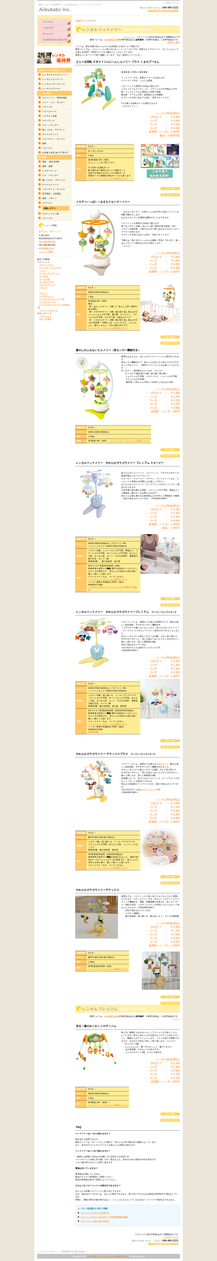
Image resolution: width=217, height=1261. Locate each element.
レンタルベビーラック (52, 79)
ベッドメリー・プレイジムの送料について (107, 178)
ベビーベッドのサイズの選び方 (94, 1213)
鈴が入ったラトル (148, 789)
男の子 (65, 152)
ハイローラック (49, 171)
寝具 (44, 161)
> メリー (176, 1019)
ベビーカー (47, 148)
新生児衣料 (54, 161)
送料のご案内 (174, 42)
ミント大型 (44, 279)
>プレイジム (129, 37)
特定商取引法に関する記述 (73, 1252)
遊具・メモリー (49, 198)
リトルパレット (46, 296)
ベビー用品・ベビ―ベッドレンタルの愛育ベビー (108, 1256)
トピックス (47, 218)
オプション (60, 180)
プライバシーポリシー (48, 1252)
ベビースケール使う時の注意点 (94, 1221)
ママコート (60, 130)
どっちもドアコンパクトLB (51, 299)
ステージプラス (46, 265)
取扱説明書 (93, 732)
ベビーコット (45, 316)
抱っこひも (47, 130)
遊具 (44, 143)
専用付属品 (62, 98)
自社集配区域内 (111, 39)
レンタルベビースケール (53, 84)
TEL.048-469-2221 (47, 241)
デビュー (43, 293)
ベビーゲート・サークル (53, 139)
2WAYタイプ (162, 764)
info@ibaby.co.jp (46, 248)
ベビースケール (49, 111)
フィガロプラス (46, 282)
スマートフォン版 (50, 213)
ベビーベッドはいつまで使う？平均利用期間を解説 (104, 1217)
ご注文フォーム (171, 3)
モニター (61, 102)
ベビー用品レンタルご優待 (54, 58)
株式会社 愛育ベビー (77, 9)
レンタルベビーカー (51, 88)
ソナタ (43, 270)
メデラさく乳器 (49, 116)
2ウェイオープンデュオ (50, 268)
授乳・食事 (47, 166)
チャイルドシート (50, 134)
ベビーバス (47, 107)
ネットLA (43, 276)
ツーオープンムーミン (49, 273)
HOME (78, 21)
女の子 (58, 152)
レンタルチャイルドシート (54, 74)
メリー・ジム (48, 102)
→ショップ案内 (46, 251)
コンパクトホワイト (48, 310)
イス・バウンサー (50, 125)
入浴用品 (57, 193)
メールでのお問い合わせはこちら (163, 11)
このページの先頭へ (170, 194)
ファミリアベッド (47, 285)
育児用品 (46, 193)
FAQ (83, 55)
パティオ (43, 287)
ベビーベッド (48, 98)
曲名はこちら (94, 162)
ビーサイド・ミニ (47, 302)
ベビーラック (48, 120)
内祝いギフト (50, 208)
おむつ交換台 (45, 319)
